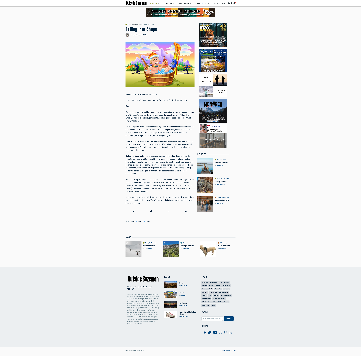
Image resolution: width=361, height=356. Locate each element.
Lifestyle (140, 221)
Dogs (225, 243)
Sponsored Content (219, 298)
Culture (219, 197)
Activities (135, 24)
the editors (183, 295)
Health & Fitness (226, 295)
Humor (148, 221)
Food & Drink (206, 298)
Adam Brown (220, 165)
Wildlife (216, 295)
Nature (204, 285)
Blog (213, 305)
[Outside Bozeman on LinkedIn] (230, 332)
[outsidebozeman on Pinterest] (225, 332)
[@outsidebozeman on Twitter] (209, 332)
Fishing (224, 160)
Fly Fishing (218, 289)
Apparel (226, 282)
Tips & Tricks (217, 302)
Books (211, 285)
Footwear (226, 289)
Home (129, 24)
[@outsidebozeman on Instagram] (220, 332)
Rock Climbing (226, 178)
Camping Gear (223, 292)
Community (213, 292)
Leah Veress (185, 248)
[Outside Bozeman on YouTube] (215, 332)
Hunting (204, 292)
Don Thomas (220, 203)
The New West (225, 197)
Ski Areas (189, 243)
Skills (210, 289)
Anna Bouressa (221, 184)
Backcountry (152, 243)
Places (184, 243)
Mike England (222, 248)
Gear (210, 295)
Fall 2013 (144, 35)
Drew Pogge (137, 35)
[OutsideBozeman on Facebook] (205, 332)
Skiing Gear (206, 305)
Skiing (141, 24)
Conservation (226, 285)
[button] (134, 211)
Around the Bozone (216, 282)
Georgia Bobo (184, 316)
